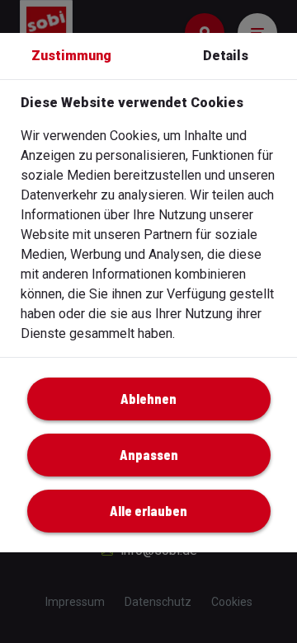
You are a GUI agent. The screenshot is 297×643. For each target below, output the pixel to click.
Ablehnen (148, 398)
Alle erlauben (148, 511)
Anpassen (149, 454)
